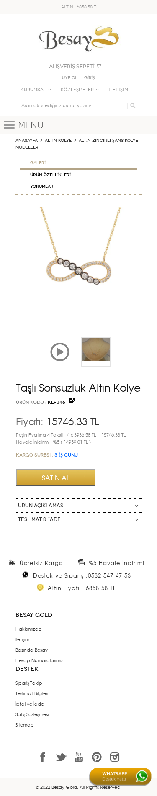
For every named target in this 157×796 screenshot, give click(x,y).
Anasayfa (26, 140)
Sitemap (24, 724)
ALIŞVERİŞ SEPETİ (72, 66)
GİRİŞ (89, 77)
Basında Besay (31, 649)
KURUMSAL (33, 89)
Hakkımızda (28, 628)
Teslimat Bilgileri (31, 693)
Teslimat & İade (39, 519)
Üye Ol (69, 77)
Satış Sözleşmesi (32, 714)
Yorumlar (42, 186)
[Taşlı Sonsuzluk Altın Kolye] (78, 210)
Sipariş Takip (28, 682)
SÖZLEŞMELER (77, 89)
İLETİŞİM (118, 89)
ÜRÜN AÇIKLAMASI (41, 505)
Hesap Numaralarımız (39, 660)
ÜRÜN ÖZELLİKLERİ (50, 174)
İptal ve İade (29, 703)
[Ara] (131, 105)
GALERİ (38, 162)
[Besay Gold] (79, 24)
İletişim (22, 639)
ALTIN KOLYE (58, 140)
